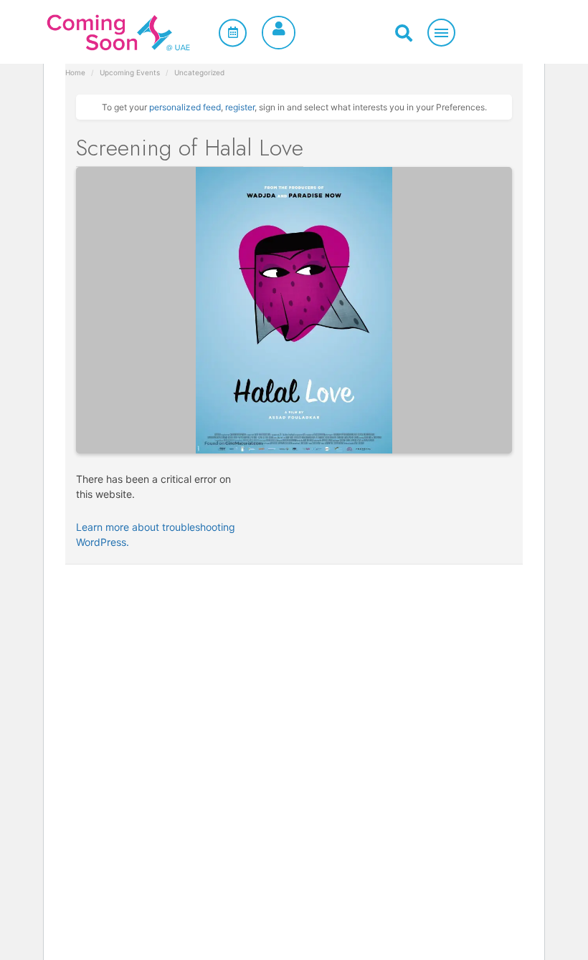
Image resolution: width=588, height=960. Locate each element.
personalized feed (185, 107)
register (240, 107)
